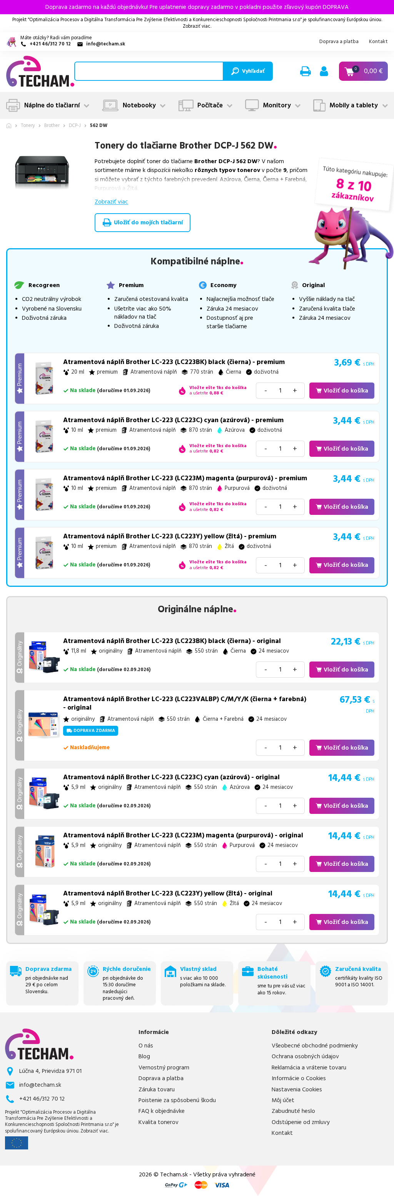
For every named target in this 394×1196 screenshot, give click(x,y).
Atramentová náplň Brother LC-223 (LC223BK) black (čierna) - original (172, 641)
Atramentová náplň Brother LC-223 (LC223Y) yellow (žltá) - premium (169, 536)
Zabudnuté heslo (293, 1111)
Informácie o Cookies (299, 1078)
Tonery (28, 126)
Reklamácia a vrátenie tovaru (309, 1068)
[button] (305, 71)
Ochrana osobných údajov (305, 1057)
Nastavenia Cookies (297, 1090)
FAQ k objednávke (162, 1111)
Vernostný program (164, 1068)
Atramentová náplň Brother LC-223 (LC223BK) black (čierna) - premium (174, 362)
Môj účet (283, 1100)
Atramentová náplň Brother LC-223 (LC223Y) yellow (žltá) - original (167, 893)
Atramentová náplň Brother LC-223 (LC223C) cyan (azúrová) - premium (173, 420)
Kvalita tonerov (159, 1122)
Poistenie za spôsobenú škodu (177, 1100)
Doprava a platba (339, 41)
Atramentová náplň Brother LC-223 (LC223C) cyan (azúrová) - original (171, 777)
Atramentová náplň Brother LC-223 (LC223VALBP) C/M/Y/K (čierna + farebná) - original (184, 703)
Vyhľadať (253, 71)
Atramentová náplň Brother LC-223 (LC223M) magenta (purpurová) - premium (185, 478)
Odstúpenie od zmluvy (301, 1122)
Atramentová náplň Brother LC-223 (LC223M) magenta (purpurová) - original (183, 835)
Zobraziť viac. (197, 26)
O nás (146, 1046)
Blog (144, 1057)
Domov (9, 126)
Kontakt (378, 41)
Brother (52, 126)
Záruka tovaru (157, 1090)
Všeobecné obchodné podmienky (315, 1046)
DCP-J (75, 126)
